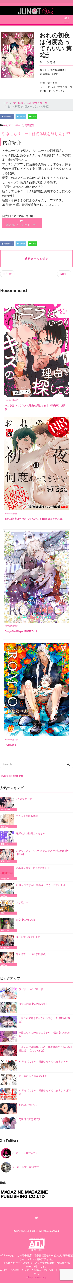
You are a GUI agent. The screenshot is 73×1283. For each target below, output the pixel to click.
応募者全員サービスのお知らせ (33, 868)
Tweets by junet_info (12, 775)
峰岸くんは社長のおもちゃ (30, 833)
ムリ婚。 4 (22, 902)
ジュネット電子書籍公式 (25, 1167)
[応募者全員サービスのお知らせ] (8, 873)
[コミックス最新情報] (8, 821)
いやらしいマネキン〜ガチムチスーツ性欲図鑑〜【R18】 (42, 852)
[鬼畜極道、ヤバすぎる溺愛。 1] (8, 959)
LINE (33, 116)
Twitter (22, 116)
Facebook (8, 116)
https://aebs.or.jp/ (37, 1277)
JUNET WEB (30, 1231)
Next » (64, 273)
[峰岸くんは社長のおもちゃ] (8, 838)
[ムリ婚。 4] (8, 907)
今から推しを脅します (28, 937)
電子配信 (29, 125)
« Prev (7, 273)
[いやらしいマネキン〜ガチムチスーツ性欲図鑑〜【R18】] (8, 855)
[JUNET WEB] (36, 10)
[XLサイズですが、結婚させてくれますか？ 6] (8, 890)
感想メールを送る (36, 258)
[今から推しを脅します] (8, 942)
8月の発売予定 (24, 798)
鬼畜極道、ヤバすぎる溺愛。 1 (33, 954)
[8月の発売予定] (8, 803)
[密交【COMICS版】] (8, 924)
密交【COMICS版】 (27, 919)
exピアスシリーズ (13, 125)
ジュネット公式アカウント (25, 1153)
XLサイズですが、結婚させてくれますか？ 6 (40, 885)
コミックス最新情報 (27, 816)
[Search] (68, 764)
